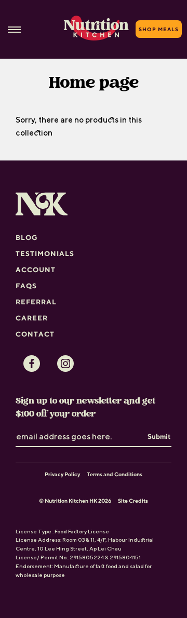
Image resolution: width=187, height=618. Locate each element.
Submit (159, 436)
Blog (27, 237)
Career (32, 318)
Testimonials (45, 253)
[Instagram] (65, 363)
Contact (35, 334)
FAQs (26, 285)
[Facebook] (31, 363)
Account (36, 269)
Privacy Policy (62, 474)
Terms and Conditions (114, 474)
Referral (36, 302)
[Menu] (14, 29)
